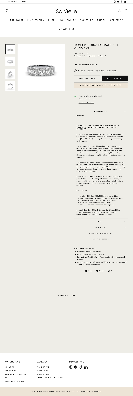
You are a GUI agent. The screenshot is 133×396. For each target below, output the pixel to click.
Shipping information (101, 233)
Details (101, 221)
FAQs (7, 378)
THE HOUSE (17, 20)
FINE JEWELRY (35, 20)
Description (100, 112)
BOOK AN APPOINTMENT (15, 381)
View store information (86, 102)
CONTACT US (13, 2)
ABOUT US (9, 367)
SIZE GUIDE (116, 20)
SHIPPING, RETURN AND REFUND (50, 378)
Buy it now (114, 78)
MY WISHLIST (66, 29)
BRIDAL (101, 20)
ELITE (51, 20)
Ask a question (101, 239)
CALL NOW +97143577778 (15, 374)
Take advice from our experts (101, 85)
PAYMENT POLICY (44, 374)
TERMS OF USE (43, 367)
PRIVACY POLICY (43, 370)
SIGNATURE (86, 20)
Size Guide (100, 227)
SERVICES (23, 2)
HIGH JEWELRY (67, 20)
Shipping (87, 56)
